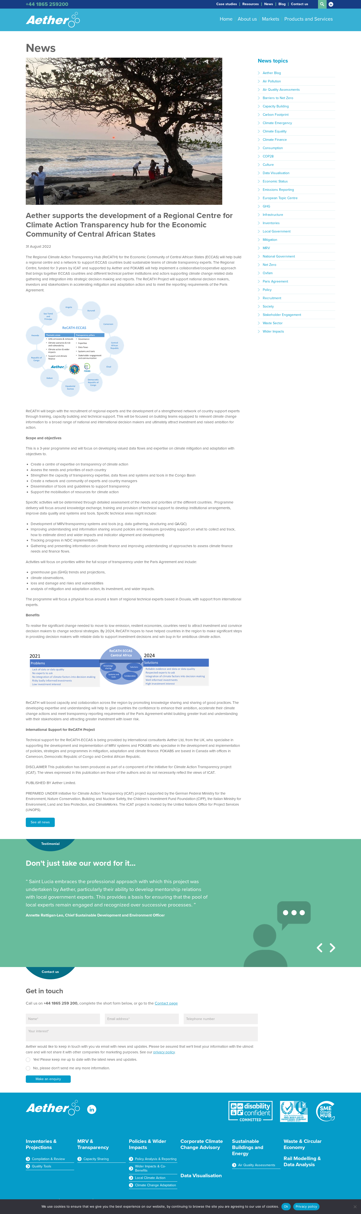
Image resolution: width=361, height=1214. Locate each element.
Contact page (166, 1003)
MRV (266, 248)
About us (247, 19)
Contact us (299, 4)
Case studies (226, 4)
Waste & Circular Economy (303, 1144)
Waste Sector (273, 323)
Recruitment (272, 298)
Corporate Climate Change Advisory (201, 1144)
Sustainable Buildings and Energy (247, 1147)
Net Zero (269, 265)
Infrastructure (273, 215)
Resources (250, 4)
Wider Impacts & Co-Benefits (150, 1168)
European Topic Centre (280, 198)
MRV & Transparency (93, 1144)
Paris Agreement (275, 281)
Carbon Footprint (276, 115)
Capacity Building (276, 106)
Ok (286, 1206)
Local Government (277, 231)
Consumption (273, 148)
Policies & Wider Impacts (147, 1144)
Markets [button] (270, 19)
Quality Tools (41, 1166)
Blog (282, 4)
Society (268, 306)
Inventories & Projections (41, 1144)
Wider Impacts (273, 331)
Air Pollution (272, 81)
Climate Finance (275, 140)
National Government (279, 256)
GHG (266, 206)
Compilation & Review (48, 1159)
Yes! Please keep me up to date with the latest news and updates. (85, 1059)
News (268, 4)
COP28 (268, 156)
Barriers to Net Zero (278, 98)
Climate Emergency (277, 123)
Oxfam (268, 273)
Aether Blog (272, 73)
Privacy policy (306, 1206)
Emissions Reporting (278, 190)
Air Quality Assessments (281, 90)
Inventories (271, 223)
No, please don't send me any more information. (71, 1068)
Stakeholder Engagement (282, 315)
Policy (267, 290)
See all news (40, 822)
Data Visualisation (276, 173)
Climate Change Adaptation (155, 1185)
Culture (268, 165)
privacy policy (164, 1052)
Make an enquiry (48, 1079)
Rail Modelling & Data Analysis (302, 1161)
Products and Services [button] (308, 19)
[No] (354, 1206)
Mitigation (270, 240)
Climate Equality (275, 131)
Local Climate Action (150, 1178)
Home (226, 19)
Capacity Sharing (96, 1159)
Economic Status (275, 181)
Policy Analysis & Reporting (156, 1159)
